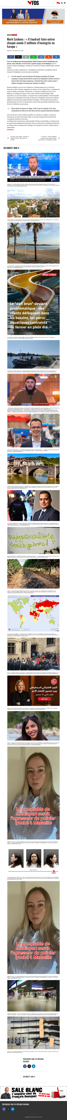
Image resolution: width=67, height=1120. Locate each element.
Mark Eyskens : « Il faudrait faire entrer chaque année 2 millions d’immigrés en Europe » (31, 42)
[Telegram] (33, 1066)
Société (15, 34)
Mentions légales (38, 1117)
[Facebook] (25, 1066)
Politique (9, 34)
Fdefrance (9, 50)
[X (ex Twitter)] (29, 1066)
